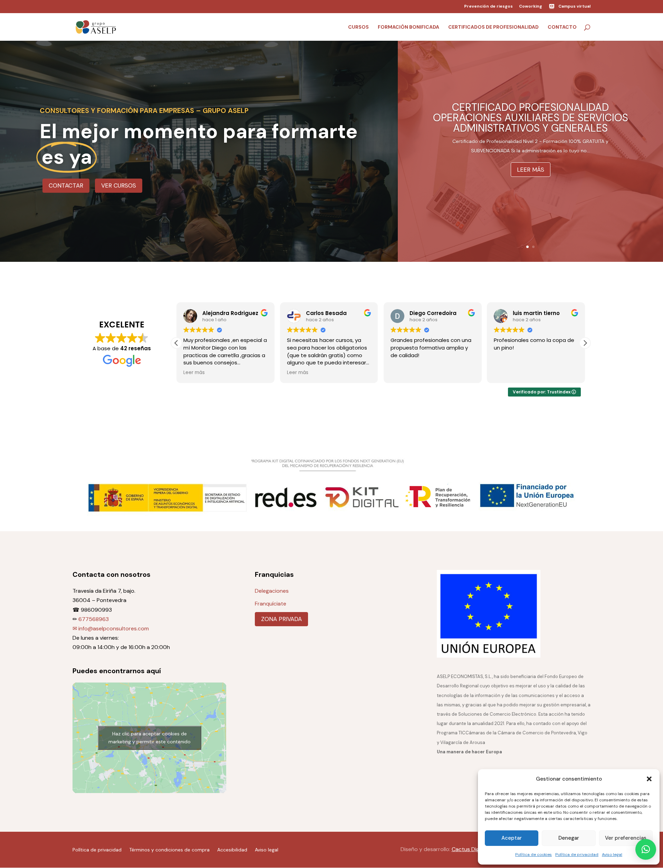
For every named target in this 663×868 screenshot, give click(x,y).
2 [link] (533, 247)
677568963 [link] (93, 619)
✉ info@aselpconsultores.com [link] (111, 628)
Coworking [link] (530, 6)
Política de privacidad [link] (576, 854)
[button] (649, 778)
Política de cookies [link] (533, 854)
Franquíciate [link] (270, 603)
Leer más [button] (530, 169)
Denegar (568, 837)
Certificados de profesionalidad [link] (493, 27)
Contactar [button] (66, 185)
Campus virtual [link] (574, 6)
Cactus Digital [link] (469, 849)
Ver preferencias (625, 837)
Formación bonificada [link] (408, 27)
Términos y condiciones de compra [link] (169, 849)
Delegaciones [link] (272, 590)
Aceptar (511, 837)
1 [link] (527, 247)
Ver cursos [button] (118, 185)
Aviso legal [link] (612, 854)
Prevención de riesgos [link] (488, 6)
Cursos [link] (358, 27)
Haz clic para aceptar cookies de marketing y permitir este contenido (149, 738)
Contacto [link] (562, 27)
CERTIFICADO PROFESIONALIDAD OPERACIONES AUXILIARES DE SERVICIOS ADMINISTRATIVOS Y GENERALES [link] (530, 118)
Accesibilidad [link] (232, 849)
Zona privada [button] (281, 619)
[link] (96, 26)
